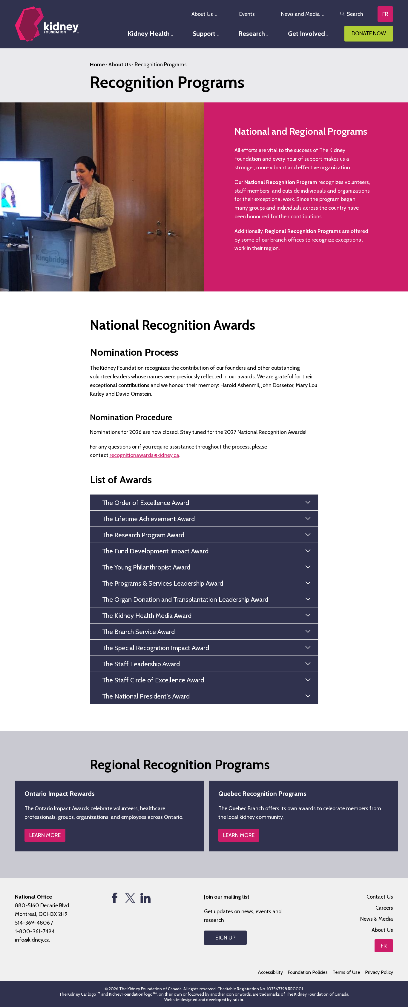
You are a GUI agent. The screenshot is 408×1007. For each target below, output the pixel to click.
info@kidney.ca (32, 940)
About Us (119, 64)
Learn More (45, 835)
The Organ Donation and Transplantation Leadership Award (185, 599)
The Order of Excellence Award (145, 503)
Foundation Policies (308, 972)
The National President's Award (146, 696)
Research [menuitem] (251, 34)
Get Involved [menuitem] (306, 34)
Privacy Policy (379, 972)
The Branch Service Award (138, 632)
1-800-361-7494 (35, 931)
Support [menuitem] (204, 34)
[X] (130, 898)
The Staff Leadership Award (141, 664)
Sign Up (225, 937)
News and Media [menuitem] (300, 14)
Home (97, 64)
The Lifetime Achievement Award (148, 519)
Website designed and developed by (203, 999)
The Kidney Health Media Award (146, 616)
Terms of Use (346, 972)
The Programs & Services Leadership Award (162, 583)
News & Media (376, 919)
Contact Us (379, 897)
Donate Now (369, 33)
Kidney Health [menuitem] (149, 34)
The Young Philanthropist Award (146, 567)
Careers (384, 908)
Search (355, 14)
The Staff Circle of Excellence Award (153, 680)
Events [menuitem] (247, 14)
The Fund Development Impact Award (155, 551)
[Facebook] (115, 898)
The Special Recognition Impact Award (155, 648)
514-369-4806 (32, 922)
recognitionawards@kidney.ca (144, 455)
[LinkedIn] (145, 898)
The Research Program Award (143, 535)
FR (385, 14)
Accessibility (270, 972)
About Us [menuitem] (202, 14)
